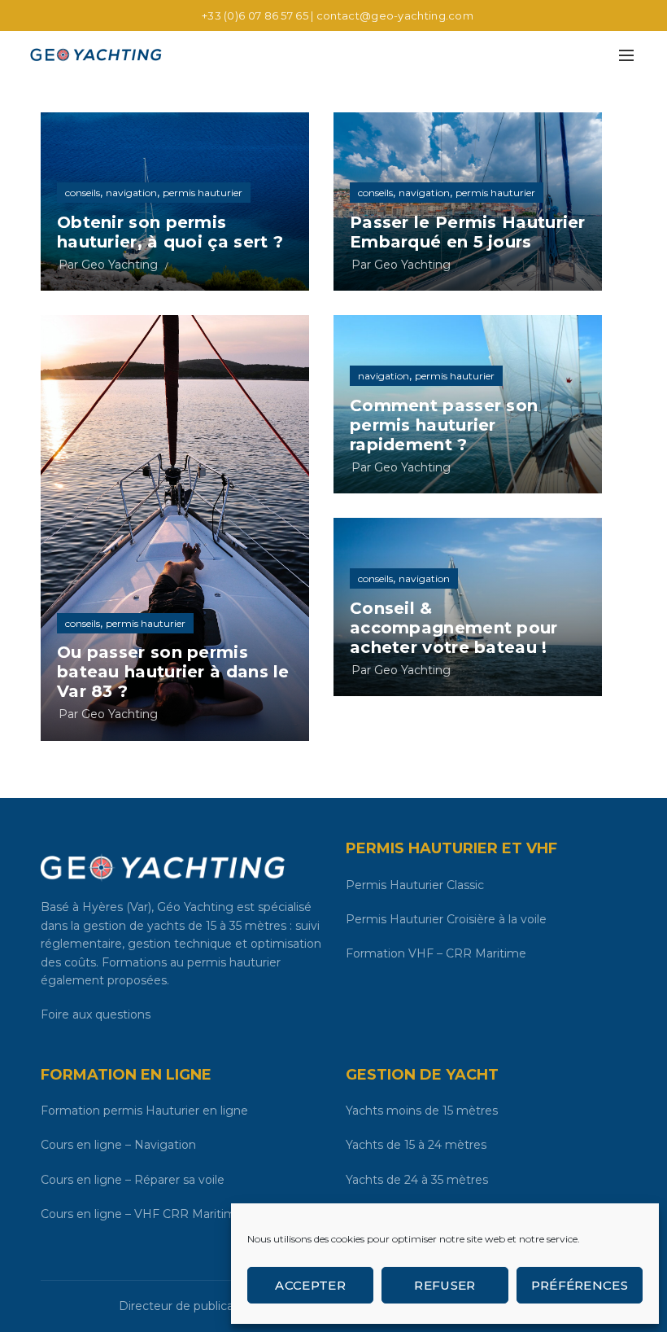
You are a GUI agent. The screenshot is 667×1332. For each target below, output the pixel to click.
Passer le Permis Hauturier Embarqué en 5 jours (468, 232)
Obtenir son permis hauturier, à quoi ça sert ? (170, 232)
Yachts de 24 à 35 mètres (417, 1179)
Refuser (444, 1285)
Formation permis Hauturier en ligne (144, 1110)
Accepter (310, 1285)
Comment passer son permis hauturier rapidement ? (444, 425)
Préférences (579, 1285)
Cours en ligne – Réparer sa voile (133, 1179)
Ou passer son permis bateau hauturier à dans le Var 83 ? (173, 671)
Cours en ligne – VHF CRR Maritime (142, 1214)
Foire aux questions (95, 1014)
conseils (82, 192)
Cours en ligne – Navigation (118, 1144)
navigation (131, 192)
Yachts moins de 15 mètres (422, 1110)
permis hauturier (202, 192)
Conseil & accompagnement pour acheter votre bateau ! (454, 627)
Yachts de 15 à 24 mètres (416, 1144)
